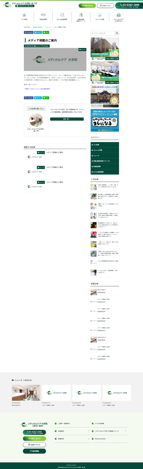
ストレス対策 (99, 19)
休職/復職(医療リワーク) (101, 161)
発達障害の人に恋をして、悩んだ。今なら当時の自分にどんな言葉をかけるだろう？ (108, 225)
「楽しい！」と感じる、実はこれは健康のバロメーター (108, 243)
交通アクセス (106, 5)
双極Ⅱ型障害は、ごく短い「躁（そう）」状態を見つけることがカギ (108, 186)
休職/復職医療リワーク (81, 20)
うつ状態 (24, 19)
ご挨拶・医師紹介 (64, 423)
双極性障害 (43, 19)
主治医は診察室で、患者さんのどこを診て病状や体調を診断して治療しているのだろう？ (108, 215)
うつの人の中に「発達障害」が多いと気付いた (108, 271)
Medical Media (37, 27)
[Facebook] (28, 32)
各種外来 (61, 439)
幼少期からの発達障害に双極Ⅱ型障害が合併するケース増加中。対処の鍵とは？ (108, 196)
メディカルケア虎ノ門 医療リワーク (107, 431)
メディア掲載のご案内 (59, 27)
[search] (117, 33)
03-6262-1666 (130, 5)
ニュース (47, 27)
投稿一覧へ (66, 119)
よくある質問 (99, 423)
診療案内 (61, 431)
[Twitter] (38, 32)
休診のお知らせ (16, 405)
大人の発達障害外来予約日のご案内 (108, 261)
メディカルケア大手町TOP (119, 20)
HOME (28, 27)
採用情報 (35, 451)
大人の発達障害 (62, 19)
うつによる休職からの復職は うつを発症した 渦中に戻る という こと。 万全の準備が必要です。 (108, 234)
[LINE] (46, 32)
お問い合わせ (88, 5)
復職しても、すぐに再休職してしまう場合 (108, 205)
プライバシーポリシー (71, 465)
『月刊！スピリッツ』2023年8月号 (37, 89)
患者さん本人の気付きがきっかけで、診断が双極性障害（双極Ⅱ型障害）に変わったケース (108, 253)
